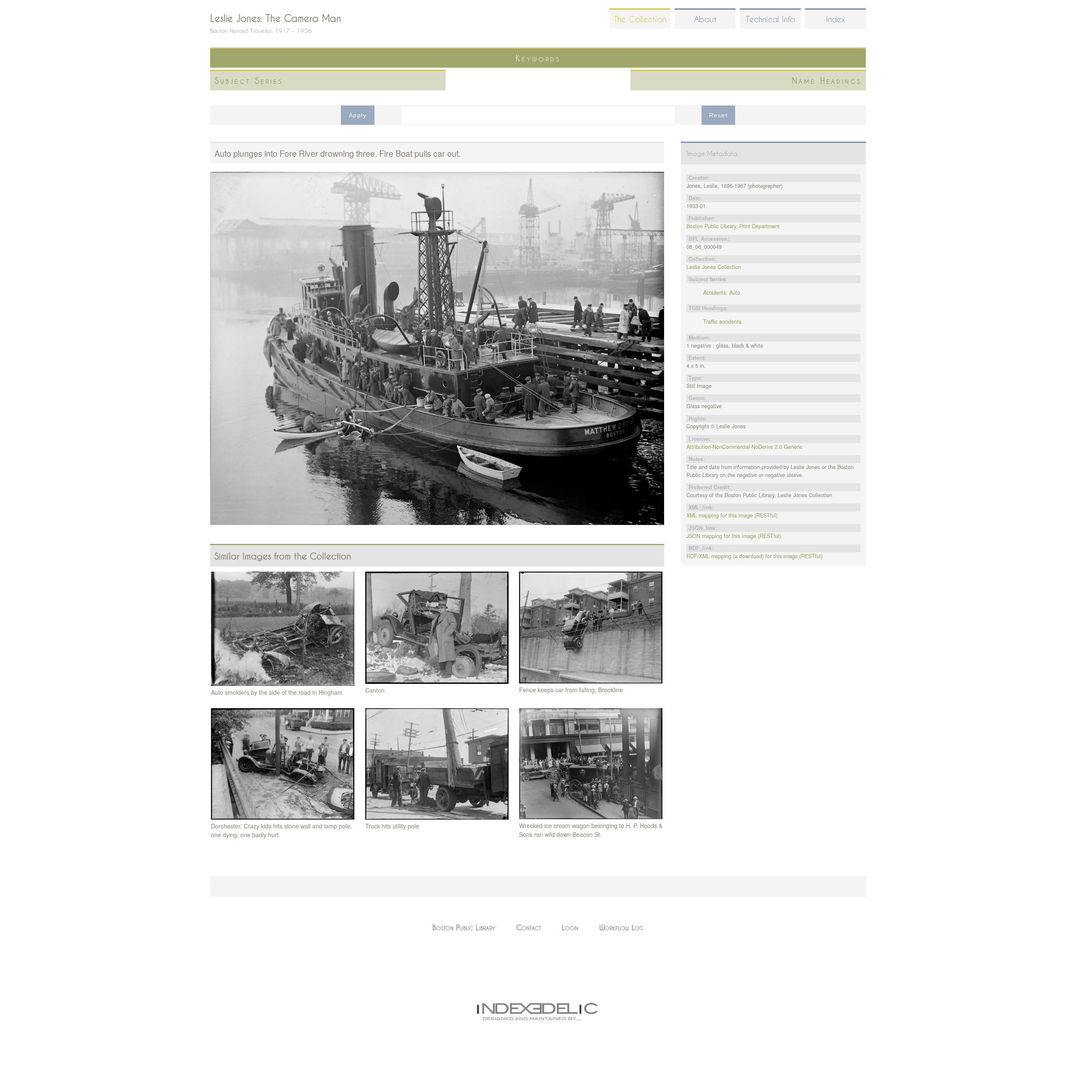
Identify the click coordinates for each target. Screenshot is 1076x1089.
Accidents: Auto (721, 292)
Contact (528, 927)
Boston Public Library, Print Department (733, 226)
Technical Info (770, 19)
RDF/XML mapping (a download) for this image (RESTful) (754, 556)
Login (570, 927)
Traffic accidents (722, 321)
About (705, 19)
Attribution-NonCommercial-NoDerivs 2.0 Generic (744, 447)
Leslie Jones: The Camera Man (275, 18)
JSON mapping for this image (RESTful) (733, 536)
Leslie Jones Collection (713, 267)
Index (835, 19)
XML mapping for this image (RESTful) (732, 515)
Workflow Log (621, 927)
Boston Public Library (464, 927)
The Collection (640, 19)
